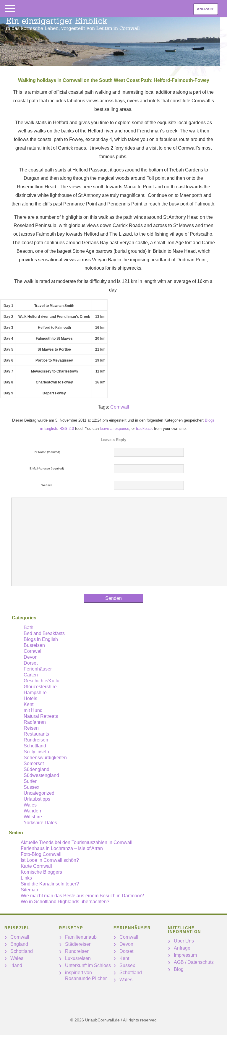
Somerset (34, 763)
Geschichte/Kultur (42, 680)
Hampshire (35, 692)
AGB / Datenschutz (194, 962)
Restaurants (36, 733)
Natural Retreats (41, 716)
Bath (28, 627)
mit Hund (33, 710)
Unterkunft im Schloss (88, 965)
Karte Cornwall (36, 866)
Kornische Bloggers (41, 872)
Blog (179, 969)
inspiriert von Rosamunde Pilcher (86, 975)
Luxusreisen (78, 958)
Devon (31, 657)
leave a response (114, 428)
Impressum (185, 955)
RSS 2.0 (66, 428)
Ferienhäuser (38, 668)
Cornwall (119, 406)
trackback (144, 428)
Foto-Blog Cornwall (41, 854)
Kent (28, 704)
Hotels (30, 698)
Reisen (31, 728)
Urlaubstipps (37, 798)
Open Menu (10, 8)
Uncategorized (39, 793)
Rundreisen (36, 739)
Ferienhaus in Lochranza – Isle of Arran (62, 848)
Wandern (33, 810)
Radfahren (35, 722)
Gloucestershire (40, 686)
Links (26, 877)
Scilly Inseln (36, 751)
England (19, 944)
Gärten (31, 674)
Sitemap (29, 889)
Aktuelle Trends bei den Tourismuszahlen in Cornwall (76, 842)
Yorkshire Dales (40, 822)
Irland (16, 965)
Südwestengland (41, 775)
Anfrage (206, 9)
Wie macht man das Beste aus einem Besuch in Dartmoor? (82, 895)
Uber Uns (184, 940)
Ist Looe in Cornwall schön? (50, 860)
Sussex (31, 787)
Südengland (36, 769)
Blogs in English (41, 639)
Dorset (31, 662)
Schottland (35, 745)
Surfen (31, 781)
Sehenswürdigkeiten (45, 757)
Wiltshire (33, 816)
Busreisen (34, 645)
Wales (30, 804)
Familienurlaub (81, 937)
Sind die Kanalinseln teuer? (50, 883)
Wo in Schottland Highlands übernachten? (65, 901)
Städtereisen (78, 944)
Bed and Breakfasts (44, 633)
